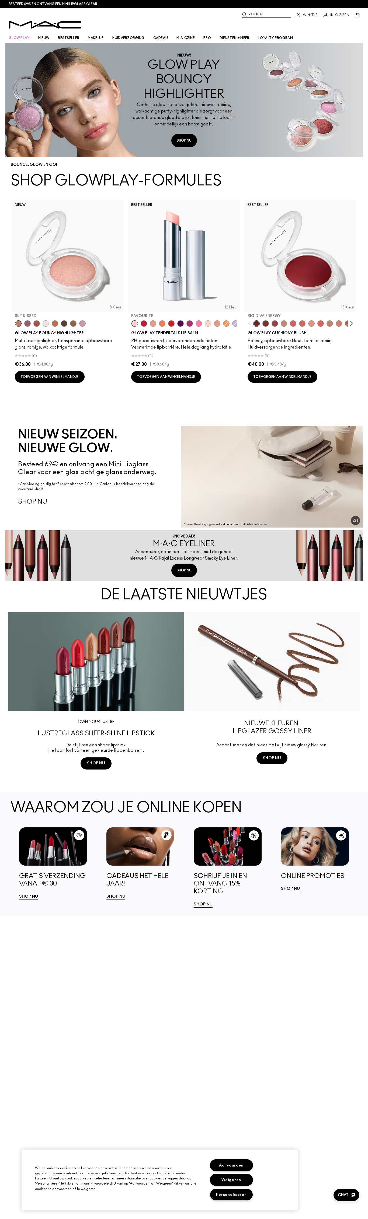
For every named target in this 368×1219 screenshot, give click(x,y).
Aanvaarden (231, 1165)
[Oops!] (226, 323)
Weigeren (231, 1180)
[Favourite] (134, 323)
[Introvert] (153, 323)
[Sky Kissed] (18, 323)
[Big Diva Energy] (256, 323)
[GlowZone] (64, 323)
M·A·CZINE (185, 38)
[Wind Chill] (45, 323)
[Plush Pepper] (274, 323)
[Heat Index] (293, 323)
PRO (207, 38)
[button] (346, 1195)
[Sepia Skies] (73, 323)
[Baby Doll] (217, 323)
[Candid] (162, 323)
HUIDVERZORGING (128, 38)
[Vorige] (250, 323)
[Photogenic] (198, 323)
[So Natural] (329, 323)
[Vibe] (235, 323)
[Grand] (338, 323)
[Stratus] (82, 323)
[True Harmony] (283, 323)
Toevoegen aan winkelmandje (49, 376)
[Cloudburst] (54, 323)
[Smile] (207, 323)
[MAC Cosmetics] (45, 25)
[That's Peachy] (302, 323)
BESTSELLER (68, 38)
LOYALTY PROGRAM (275, 38)
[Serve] (171, 323)
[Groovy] (320, 323)
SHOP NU (184, 140)
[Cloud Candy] (36, 323)
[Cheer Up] (311, 323)
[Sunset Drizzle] (27, 323)
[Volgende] (350, 323)
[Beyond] (189, 323)
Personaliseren (231, 1195)
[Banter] (143, 323)
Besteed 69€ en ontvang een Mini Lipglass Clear (53, 4)
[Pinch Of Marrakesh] (265, 323)
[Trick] (180, 323)
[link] (53, 863)
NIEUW (44, 38)
